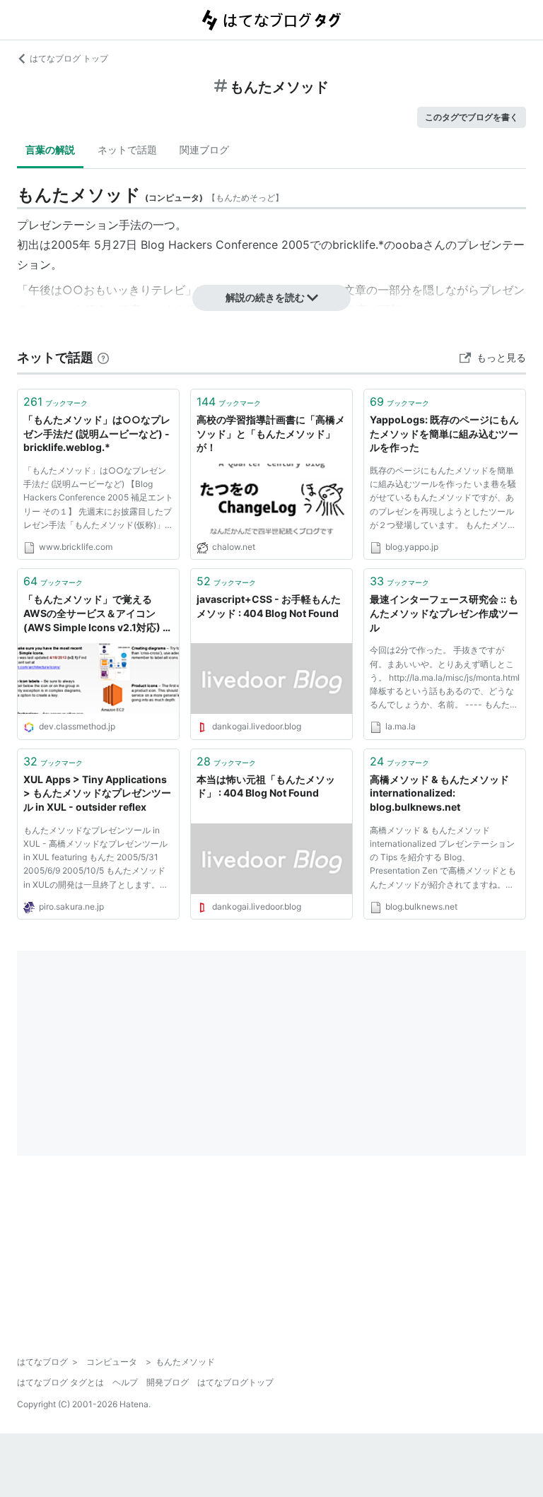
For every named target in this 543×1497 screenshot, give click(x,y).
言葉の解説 (50, 149)
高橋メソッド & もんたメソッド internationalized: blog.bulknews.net (439, 793)
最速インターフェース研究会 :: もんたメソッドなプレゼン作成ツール (444, 613)
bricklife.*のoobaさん (388, 244)
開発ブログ (167, 1382)
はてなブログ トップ (69, 58)
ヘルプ (125, 1382)
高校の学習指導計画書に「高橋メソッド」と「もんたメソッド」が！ (271, 433)
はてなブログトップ (235, 1382)
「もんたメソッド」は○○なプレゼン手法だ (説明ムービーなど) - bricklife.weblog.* (96, 433)
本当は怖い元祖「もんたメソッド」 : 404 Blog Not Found (266, 786)
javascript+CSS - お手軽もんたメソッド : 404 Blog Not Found (269, 606)
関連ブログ (204, 149)
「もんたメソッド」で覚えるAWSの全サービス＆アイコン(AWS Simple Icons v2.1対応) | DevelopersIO (94, 614)
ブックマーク (55, 401)
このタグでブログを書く (471, 117)
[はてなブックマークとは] (103, 357)
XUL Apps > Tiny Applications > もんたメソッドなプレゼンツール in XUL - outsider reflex (97, 793)
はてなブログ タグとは (60, 1382)
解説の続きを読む (265, 297)
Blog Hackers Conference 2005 (225, 244)
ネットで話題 (127, 149)
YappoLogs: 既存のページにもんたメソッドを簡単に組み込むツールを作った (444, 433)
